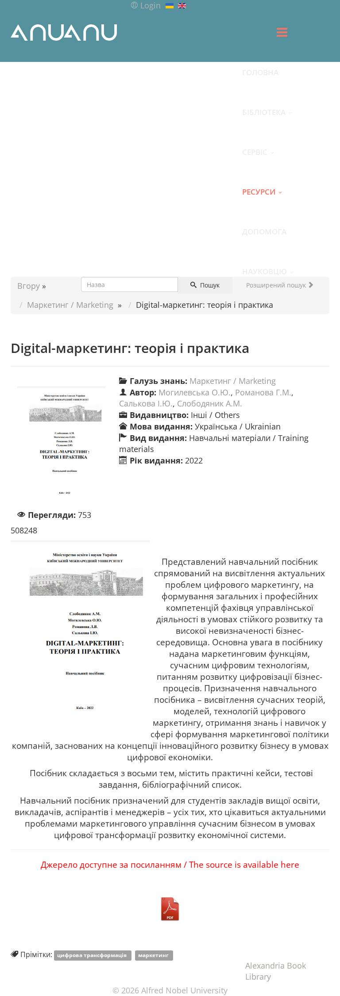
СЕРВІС (254, 151)
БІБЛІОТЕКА (264, 112)
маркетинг (154, 955)
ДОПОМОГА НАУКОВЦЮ (264, 238)
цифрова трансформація (92, 955)
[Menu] (282, 32)
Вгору (28, 285)
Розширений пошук (277, 285)
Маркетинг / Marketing (70, 304)
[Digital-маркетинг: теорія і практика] (61, 448)
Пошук (209, 285)
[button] (145, 5)
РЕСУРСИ (258, 191)
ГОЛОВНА (260, 72)
